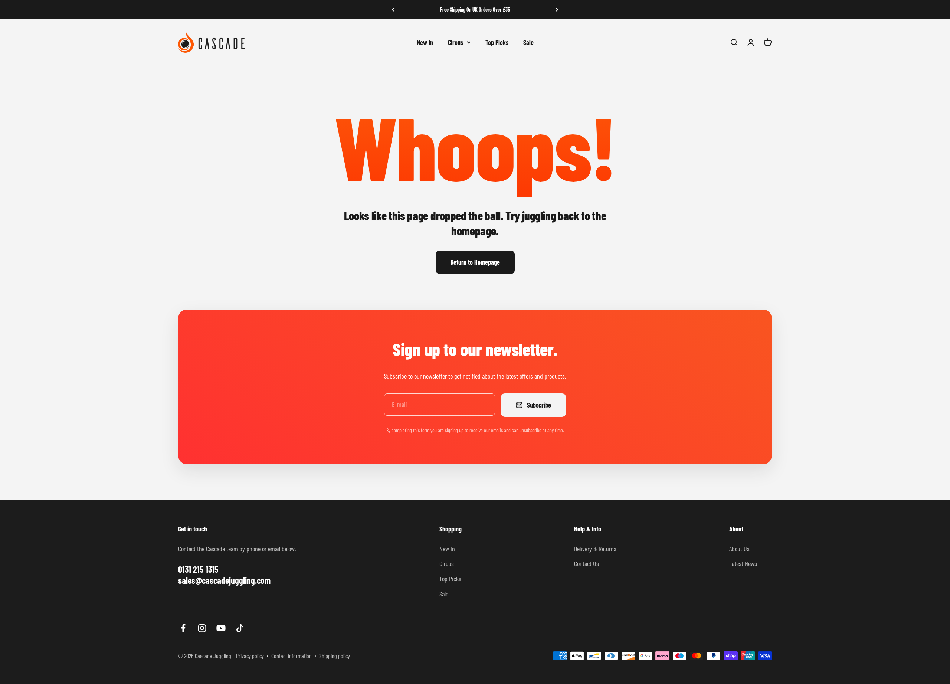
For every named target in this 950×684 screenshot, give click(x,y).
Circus (455, 42)
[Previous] (393, 9)
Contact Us (586, 563)
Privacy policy (250, 655)
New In (425, 42)
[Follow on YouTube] (221, 628)
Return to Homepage (475, 262)
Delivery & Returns (595, 548)
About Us (739, 548)
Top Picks (496, 42)
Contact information (291, 655)
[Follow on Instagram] (202, 628)
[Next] (557, 9)
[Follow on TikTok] (240, 628)
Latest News (743, 563)
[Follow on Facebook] (183, 628)
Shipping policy (334, 655)
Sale (528, 42)
